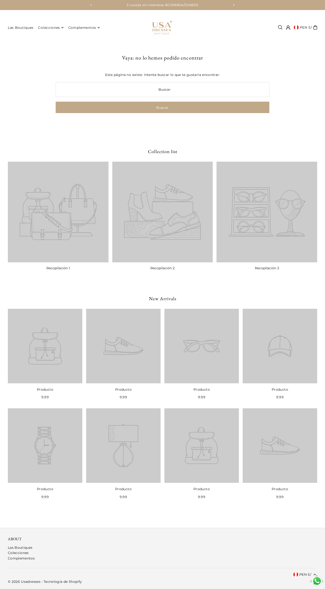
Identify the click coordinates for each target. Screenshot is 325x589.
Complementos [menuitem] (82, 27)
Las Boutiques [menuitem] (21, 27)
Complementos (21, 558)
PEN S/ (306, 27)
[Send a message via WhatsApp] (317, 581)
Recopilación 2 (162, 268)
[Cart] (315, 27)
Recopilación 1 (58, 268)
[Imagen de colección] (58, 212)
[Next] (233, 5)
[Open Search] (280, 27)
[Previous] (91, 5)
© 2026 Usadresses (24, 581)
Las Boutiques (20, 547)
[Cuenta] (288, 27)
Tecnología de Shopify (63, 581)
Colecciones (18, 553)
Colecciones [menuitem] (49, 27)
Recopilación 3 (267, 268)
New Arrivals (162, 298)
